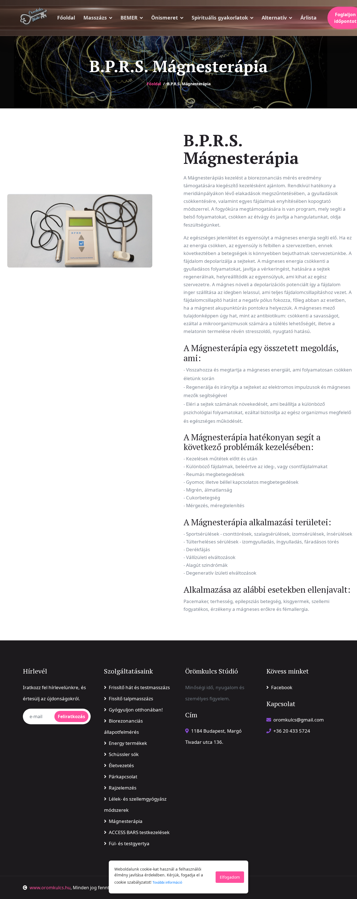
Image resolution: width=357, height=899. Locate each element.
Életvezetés (121, 765)
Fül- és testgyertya (129, 843)
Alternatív (274, 17)
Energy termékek (128, 743)
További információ (167, 882)
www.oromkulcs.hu (50, 888)
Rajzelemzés (122, 787)
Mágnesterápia (126, 821)
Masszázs (95, 17)
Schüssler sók (124, 754)
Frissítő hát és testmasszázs (139, 687)
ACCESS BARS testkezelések (139, 832)
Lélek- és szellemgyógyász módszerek (135, 804)
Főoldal (66, 17)
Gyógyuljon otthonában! (136, 709)
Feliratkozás (71, 716)
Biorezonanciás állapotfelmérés (123, 726)
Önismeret (164, 17)
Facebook (281, 687)
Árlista (308, 17)
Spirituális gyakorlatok (220, 17)
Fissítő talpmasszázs (131, 698)
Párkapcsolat (123, 776)
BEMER (129, 17)
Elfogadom (230, 877)
